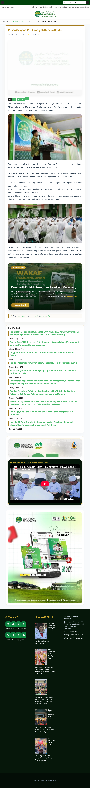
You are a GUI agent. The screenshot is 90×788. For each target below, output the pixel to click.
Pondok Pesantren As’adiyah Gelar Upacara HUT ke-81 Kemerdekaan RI (43, 363)
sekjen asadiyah (46, 316)
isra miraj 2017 (34, 316)
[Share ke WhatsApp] (23, 99)
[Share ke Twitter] (19, 99)
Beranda (17, 21)
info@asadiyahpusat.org (74, 635)
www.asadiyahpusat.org (74, 638)
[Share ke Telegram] (27, 99)
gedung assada (22, 316)
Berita (23, 21)
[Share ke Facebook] (14, 99)
